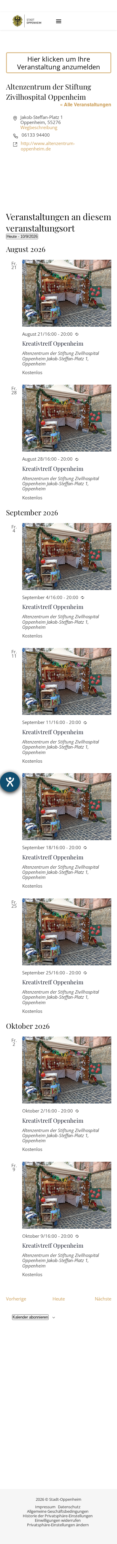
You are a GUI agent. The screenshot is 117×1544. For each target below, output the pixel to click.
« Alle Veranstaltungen (85, 104)
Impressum (45, 1506)
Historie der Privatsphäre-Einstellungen (58, 1515)
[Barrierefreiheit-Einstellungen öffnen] (10, 782)
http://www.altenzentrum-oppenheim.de (48, 146)
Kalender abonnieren (30, 1317)
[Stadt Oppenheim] (27, 21)
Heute (58, 1298)
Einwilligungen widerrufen (58, 1520)
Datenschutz (69, 1506)
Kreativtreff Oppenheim (52, 343)
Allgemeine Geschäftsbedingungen (57, 1511)
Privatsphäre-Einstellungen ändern (58, 1524)
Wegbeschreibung (38, 127)
